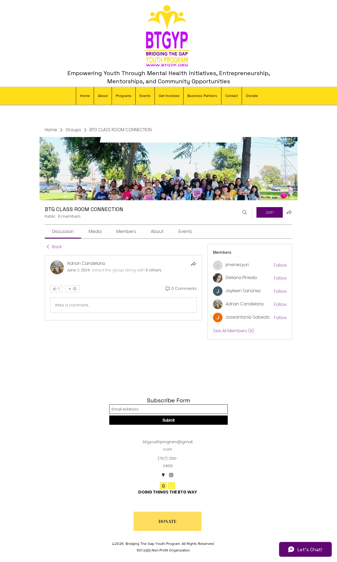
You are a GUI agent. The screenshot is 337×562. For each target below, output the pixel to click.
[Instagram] (171, 475)
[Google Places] (163, 475)
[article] (123, 287)
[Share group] (289, 212)
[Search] (244, 212)
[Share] (193, 264)
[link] (63, 231)
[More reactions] (72, 288)
